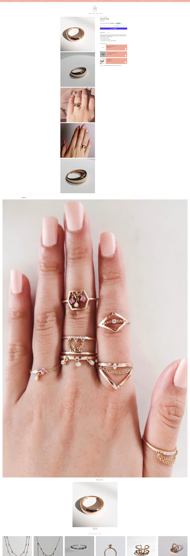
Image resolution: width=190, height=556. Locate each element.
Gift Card (186, 2)
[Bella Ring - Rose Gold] (103, 47)
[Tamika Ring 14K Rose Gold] (103, 54)
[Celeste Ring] (103, 61)
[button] (97, 13)
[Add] (125, 49)
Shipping (23, 197)
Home (101, 17)
